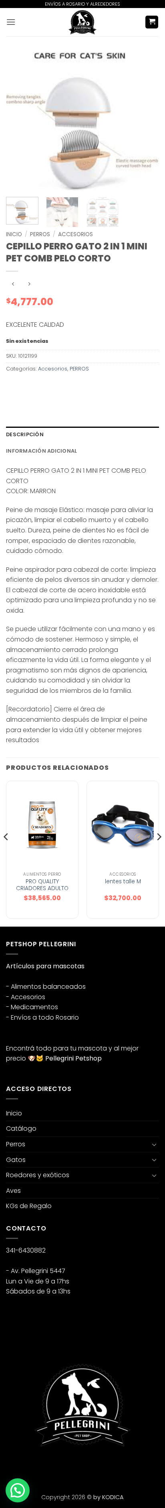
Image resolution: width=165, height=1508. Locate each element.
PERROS (40, 234)
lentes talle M (123, 881)
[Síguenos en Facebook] (13, 1467)
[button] (11, 22)
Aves (13, 1190)
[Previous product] (29, 284)
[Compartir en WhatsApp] (13, 386)
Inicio (14, 234)
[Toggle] (154, 1144)
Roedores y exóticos (37, 1175)
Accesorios (75, 234)
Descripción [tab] (25, 434)
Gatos (16, 1159)
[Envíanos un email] (42, 1467)
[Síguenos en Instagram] (27, 1467)
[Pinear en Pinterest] (71, 386)
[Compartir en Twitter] (42, 386)
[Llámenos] (56, 1467)
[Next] (146, 122)
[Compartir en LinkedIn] (85, 386)
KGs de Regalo (29, 1205)
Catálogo (21, 1128)
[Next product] (13, 284)
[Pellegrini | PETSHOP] (82, 22)
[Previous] (19, 122)
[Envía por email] (56, 386)
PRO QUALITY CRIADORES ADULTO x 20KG (42, 888)
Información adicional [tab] (41, 450)
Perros (15, 1144)
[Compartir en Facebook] (27, 386)
